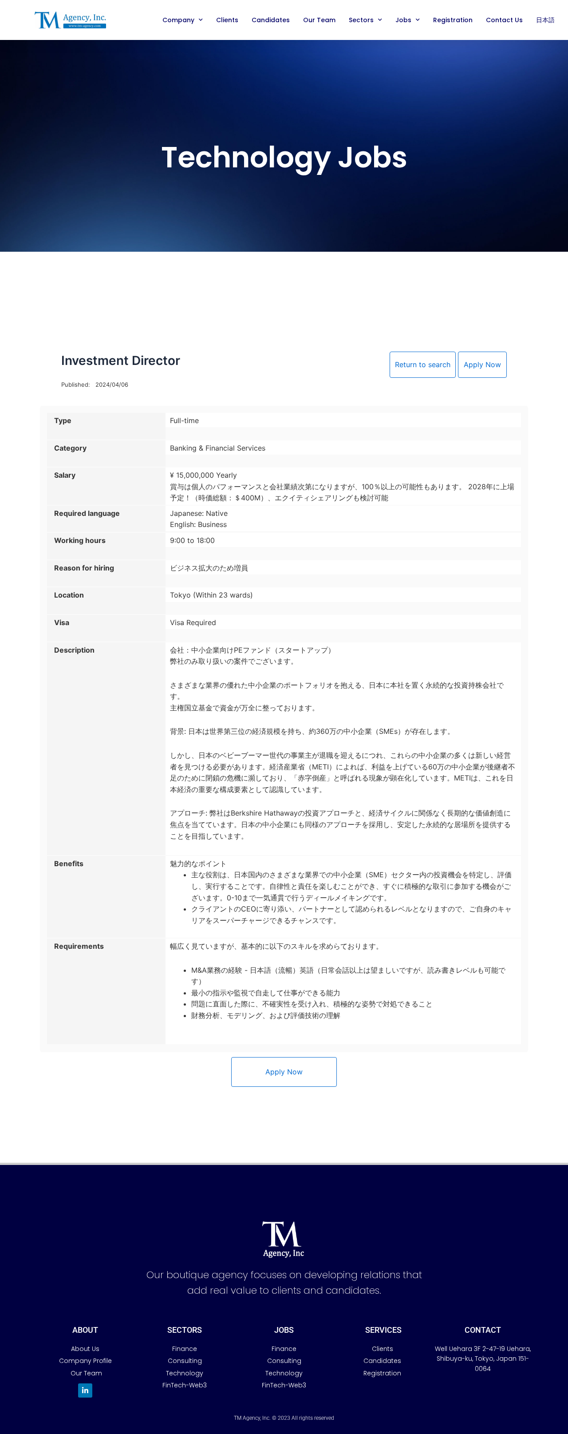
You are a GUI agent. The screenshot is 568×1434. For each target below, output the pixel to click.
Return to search (422, 364)
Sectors (361, 20)
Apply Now (482, 364)
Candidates (271, 20)
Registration (453, 20)
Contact (483, 1330)
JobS (284, 1330)
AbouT (85, 1330)
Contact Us (504, 20)
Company (178, 20)
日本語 (545, 20)
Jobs (403, 20)
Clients (227, 20)
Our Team (319, 20)
